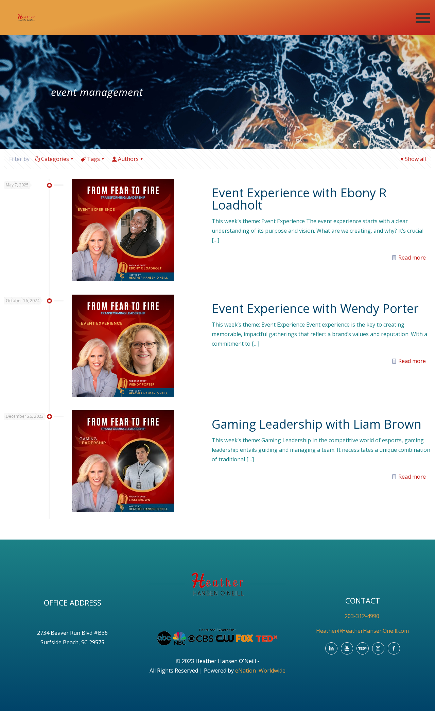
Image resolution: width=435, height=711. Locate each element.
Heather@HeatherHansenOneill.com (362, 630)
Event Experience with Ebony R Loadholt (299, 198)
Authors (128, 159)
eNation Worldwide (260, 670)
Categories (55, 159)
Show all (415, 159)
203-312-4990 (363, 616)
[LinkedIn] (331, 648)
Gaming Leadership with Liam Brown (316, 424)
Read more (412, 257)
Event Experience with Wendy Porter (315, 308)
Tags (93, 159)
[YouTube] (347, 648)
